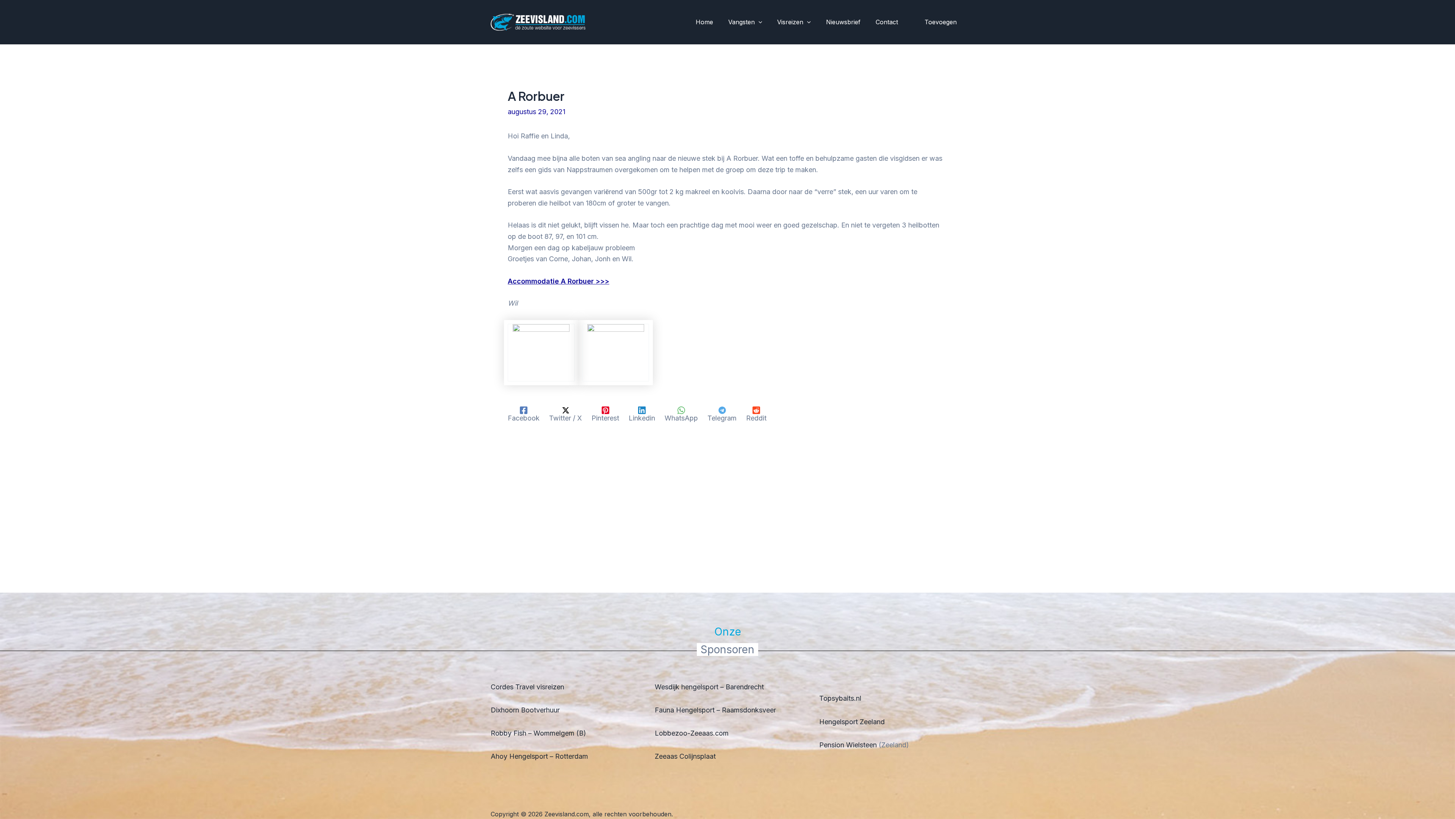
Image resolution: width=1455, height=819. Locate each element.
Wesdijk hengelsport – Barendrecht (709, 687)
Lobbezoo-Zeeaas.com (692, 733)
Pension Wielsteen (848, 745)
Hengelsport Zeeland (852, 722)
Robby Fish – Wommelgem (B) (538, 733)
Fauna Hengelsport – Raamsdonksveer (715, 710)
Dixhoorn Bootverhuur (525, 710)
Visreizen (790, 22)
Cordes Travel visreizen (527, 687)
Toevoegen (941, 22)
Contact (887, 22)
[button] (758, 22)
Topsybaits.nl (840, 698)
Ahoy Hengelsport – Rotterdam (539, 756)
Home (704, 22)
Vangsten (741, 22)
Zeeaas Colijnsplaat (685, 756)
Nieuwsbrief (843, 22)
